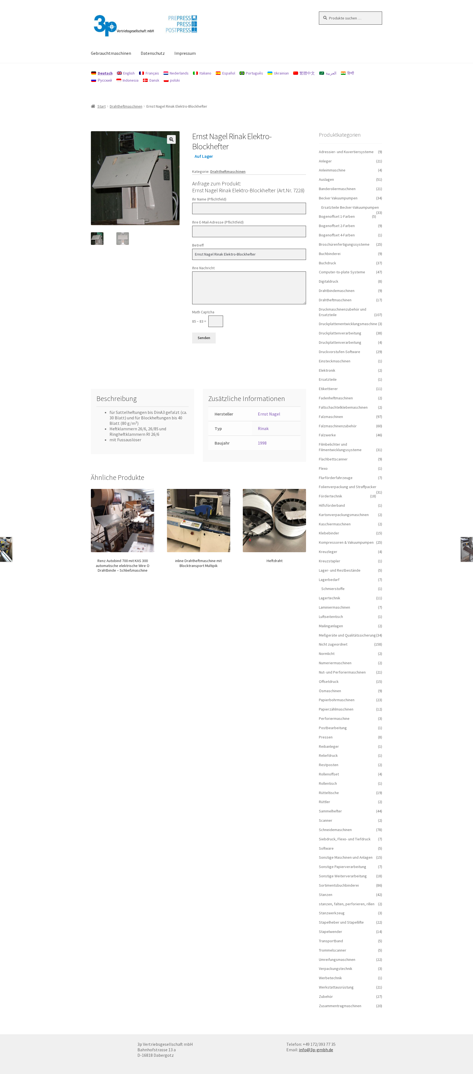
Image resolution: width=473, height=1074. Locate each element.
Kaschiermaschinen (335, 524)
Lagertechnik (329, 597)
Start (101, 106)
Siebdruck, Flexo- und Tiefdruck (345, 839)
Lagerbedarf (329, 579)
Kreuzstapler (329, 561)
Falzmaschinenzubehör (338, 425)
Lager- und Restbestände (339, 570)
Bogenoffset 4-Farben (337, 235)
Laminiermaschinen (334, 607)
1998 (262, 443)
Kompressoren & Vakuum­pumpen (346, 542)
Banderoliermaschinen (337, 188)
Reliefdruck (328, 755)
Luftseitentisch (331, 616)
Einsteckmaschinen (334, 361)
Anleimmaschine (332, 170)
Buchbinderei (330, 253)
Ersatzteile (328, 379)
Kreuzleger (328, 551)
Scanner (325, 820)
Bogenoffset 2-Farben (337, 225)
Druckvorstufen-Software (339, 351)
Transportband (331, 940)
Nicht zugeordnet (333, 644)
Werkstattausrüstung (336, 987)
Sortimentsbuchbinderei (339, 885)
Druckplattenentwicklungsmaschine (348, 323)
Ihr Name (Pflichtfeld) (209, 199)
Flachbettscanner (333, 459)
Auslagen (326, 179)
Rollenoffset (329, 774)
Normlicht (326, 653)
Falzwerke (327, 435)
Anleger (325, 161)
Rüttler (324, 801)
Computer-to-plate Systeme (342, 272)
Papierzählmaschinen (336, 709)
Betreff (198, 245)
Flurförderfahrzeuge (336, 477)
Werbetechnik (330, 977)
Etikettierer (328, 388)
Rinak (263, 428)
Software (326, 848)
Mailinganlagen (331, 625)
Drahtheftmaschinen (126, 106)
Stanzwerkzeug (332, 912)
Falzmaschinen (331, 416)
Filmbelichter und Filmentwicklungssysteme (340, 447)
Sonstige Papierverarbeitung (342, 866)
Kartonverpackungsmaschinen (344, 514)
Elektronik (327, 370)
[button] (171, 139)
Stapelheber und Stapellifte (341, 922)
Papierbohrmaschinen (336, 699)
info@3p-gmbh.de (316, 1049)
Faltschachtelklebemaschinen (343, 407)
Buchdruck (327, 262)
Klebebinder (329, 533)
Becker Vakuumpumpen (338, 198)
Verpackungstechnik (335, 968)
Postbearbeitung (333, 727)
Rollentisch (328, 783)
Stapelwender (330, 931)
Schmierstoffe (333, 588)
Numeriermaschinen (335, 662)
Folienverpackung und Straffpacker (347, 486)
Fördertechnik (330, 496)
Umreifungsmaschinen (337, 959)
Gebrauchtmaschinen (111, 53)
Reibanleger (329, 746)
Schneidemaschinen (335, 829)
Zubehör (326, 996)
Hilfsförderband (332, 505)
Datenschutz (153, 53)
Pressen (326, 737)
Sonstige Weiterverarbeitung (343, 875)
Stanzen (325, 894)
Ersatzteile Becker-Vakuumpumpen (350, 207)
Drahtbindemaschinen (336, 290)
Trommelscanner (332, 950)
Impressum (185, 53)
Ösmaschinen (330, 690)
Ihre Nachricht (203, 267)
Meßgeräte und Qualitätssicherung (347, 635)
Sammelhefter (330, 811)
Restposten (328, 764)
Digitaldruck (328, 281)
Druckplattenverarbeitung (340, 333)
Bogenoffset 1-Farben (337, 216)
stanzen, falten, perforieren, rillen (346, 903)
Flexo (323, 468)
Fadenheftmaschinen (336, 398)
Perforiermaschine (334, 718)
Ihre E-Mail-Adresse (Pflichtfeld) (218, 222)
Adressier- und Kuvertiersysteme (346, 151)
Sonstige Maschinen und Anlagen (346, 857)
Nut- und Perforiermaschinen (342, 672)
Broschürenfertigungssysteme (344, 244)
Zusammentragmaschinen (340, 1005)
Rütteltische (329, 792)
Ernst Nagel (269, 414)
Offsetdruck (329, 681)
